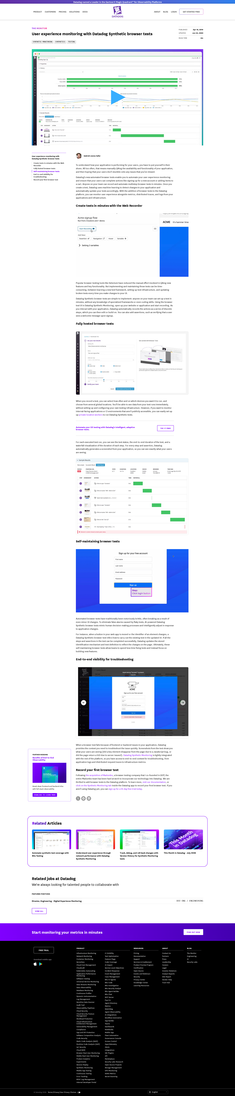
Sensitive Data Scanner (85, 1002)
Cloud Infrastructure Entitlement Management (86, 1022)
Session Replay (82, 1065)
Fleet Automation (111, 1035)
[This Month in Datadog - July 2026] (185, 847)
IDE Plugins (109, 1053)
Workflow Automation (113, 1018)
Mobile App (109, 1032)
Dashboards (109, 1026)
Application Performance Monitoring (86, 975)
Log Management (83, 999)
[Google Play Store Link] (40, 964)
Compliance (81, 1029)
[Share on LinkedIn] (89, 798)
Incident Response (112, 971)
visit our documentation (154, 781)
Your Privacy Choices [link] (68, 1092)
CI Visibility (109, 953)
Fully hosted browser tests (95, 323)
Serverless (80, 962)
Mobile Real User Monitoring (87, 1056)
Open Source (139, 971)
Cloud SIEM (80, 1050)
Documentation (140, 956)
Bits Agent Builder (112, 991)
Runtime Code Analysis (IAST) (88, 1044)
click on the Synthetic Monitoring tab (93, 785)
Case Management (112, 977)
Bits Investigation (112, 985)
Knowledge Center (141, 982)
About (157, 11)
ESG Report (166, 977)
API (106, 1056)
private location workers (91, 414)
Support (137, 959)
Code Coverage (111, 962)
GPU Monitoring (111, 1070)
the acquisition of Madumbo (99, 775)
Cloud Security (82, 1011)
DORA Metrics (110, 1073)
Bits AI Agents (110, 979)
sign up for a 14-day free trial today (125, 788)
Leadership (166, 962)
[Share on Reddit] (83, 798)
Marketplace (110, 1059)
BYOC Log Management (85, 1079)
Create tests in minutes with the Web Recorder (109, 205)
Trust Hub (166, 982)
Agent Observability (112, 1012)
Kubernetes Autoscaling (85, 971)
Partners (165, 956)
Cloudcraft (80, 968)
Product (37, 11)
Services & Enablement (143, 962)
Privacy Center (139, 979)
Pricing (136, 953)
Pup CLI (108, 1000)
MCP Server (109, 997)
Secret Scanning (111, 1076)
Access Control (111, 1041)
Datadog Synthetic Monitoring (137, 755)
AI (188, 959)
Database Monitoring (84, 990)
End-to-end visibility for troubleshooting (104, 659)
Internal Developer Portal (86, 1082)
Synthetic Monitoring (84, 1067)
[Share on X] (78, 798)
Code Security (81, 1038)
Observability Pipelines (85, 1008)
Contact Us (166, 953)
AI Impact (108, 965)
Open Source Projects (113, 1065)
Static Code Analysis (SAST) (87, 1041)
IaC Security (81, 1047)
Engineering (191, 956)
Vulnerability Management (86, 1026)
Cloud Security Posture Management (85, 1015)
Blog (165, 11)
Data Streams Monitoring (86, 984)
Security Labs (192, 962)
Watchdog (109, 1009)
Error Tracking (81, 1076)
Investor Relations (169, 971)
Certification (138, 968)
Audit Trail (80, 1005)
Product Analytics (83, 1059)
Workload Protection (84, 1019)
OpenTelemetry (111, 1044)
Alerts (107, 1047)
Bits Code (108, 982)
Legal (164, 968)
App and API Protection (85, 1032)
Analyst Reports (168, 974)
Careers (165, 965)
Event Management (112, 974)
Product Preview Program (143, 965)
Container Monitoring (84, 959)
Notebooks (109, 1029)
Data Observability (83, 987)
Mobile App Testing (83, 1070)
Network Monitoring (84, 956)
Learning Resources (141, 985)
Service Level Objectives (114, 968)
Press (164, 959)
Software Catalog (83, 979)
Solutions (74, 11)
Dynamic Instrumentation (86, 996)
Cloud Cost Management (86, 965)
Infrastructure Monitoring (86, 953)
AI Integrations (111, 1015)
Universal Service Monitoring (87, 981)
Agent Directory (111, 1003)
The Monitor (39, 28)
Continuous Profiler (84, 993)
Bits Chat (108, 994)
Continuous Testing (84, 1073)
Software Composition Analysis (88, 1035)
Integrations (109, 1050)
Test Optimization (112, 956)
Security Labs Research (114, 1062)
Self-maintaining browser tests (98, 541)
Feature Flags (110, 959)
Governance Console (113, 1038)
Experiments (81, 1062)
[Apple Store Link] (36, 964)
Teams (107, 1023)
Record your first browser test (97, 769)
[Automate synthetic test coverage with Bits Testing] (53, 847)
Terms (50, 1092)
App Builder (109, 1021)
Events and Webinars (142, 974)
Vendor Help (167, 979)
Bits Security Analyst (113, 988)
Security (137, 977)
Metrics (108, 1006)
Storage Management (113, 1067)
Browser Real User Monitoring (88, 1053)
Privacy (56, 1092)
